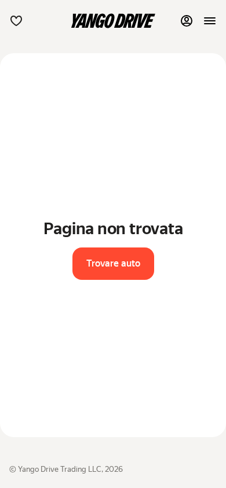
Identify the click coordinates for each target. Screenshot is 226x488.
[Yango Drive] (113, 21)
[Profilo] (187, 21)
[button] (16, 21)
